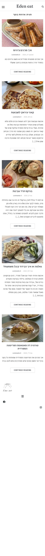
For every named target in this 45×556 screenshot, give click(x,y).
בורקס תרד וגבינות (22, 191)
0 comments (16, 55)
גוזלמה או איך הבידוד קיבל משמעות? (22, 266)
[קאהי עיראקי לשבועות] (22, 83)
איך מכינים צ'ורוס (22, 50)
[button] (3, 7)
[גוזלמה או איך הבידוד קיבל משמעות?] (22, 237)
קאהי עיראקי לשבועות (22, 112)
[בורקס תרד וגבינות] (22, 161)
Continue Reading (22, 72)
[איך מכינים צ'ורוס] (22, 20)
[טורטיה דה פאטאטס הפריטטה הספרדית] (22, 316)
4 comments (17, 195)
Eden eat (24, 6)
